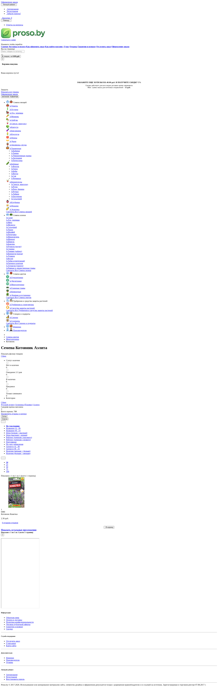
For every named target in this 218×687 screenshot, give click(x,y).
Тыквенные (15, 148)
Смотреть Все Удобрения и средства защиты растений (29, 310)
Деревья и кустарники (20, 295)
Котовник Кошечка (9, 514)
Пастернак (16, 196)
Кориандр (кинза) (14, 254)
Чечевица (16, 178)
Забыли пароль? (13, 14)
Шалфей (10, 232)
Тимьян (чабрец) (14, 251)
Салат (9, 218)
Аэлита (36, 405)
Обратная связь (12, 618)
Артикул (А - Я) (13, 446)
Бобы (14, 171)
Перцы (13, 138)
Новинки (10, 658)
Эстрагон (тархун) (14, 266)
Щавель (10, 242)
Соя (13, 176)
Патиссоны (16, 160)
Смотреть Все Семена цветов (18, 297)
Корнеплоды (16, 182)
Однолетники (16, 277)
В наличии (10, 379)
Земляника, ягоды (18, 145)
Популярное (11, 442)
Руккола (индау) (13, 246)
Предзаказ (10, 386)
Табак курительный (15, 261)
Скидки (9, 629)
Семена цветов (12, 337)
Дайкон (15, 194)
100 (7, 471)
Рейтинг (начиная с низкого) (18, 440)
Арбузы (14, 120)
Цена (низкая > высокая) (16, 433)
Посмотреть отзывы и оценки (14, 414)
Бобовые (14, 164)
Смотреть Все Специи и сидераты (20, 323)
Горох (14, 169)
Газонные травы (17, 288)
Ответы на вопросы (14, 25)
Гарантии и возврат (14, 627)
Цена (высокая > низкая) (16, 435)
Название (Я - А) (13, 431)
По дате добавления (14, 444)
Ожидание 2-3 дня (14, 372)
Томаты (14, 106)
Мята (9, 222)
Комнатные (15, 292)
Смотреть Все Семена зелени (18, 270)
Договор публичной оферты (18, 624)
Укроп (9, 230)
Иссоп (9, 258)
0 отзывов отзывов (10, 523)
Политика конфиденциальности (20, 622)
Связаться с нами (8, 40)
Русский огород (8, 405)
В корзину (109, 527)
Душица (10, 256)
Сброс (3, 356)
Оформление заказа (9, 2)
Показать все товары (10, 92)
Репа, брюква (17, 189)
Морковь (14, 117)
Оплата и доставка (14, 620)
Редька (15, 192)
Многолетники (17, 285)
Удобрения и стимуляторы (22, 305)
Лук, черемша (16, 113)
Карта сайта (11, 646)
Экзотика (14, 209)
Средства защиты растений (22, 308)
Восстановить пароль (15, 679)
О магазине (11, 643)
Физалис (14, 206)
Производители (13, 660)
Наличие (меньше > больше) (18, 451)
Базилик (10, 244)
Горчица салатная (14, 263)
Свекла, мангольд (18, 124)
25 (7, 465)
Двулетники (16, 281)
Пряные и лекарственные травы (20, 268)
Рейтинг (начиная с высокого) (19, 437)
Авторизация (12, 9)
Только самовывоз (14, 393)
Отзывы (9, 662)
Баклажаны (15, 131)
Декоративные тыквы (21, 156)
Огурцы (14, 109)
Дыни (13, 141)
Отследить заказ (13, 641)
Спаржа (10, 249)
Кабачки (15, 151)
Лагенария (16, 158)
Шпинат (10, 239)
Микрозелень (12, 237)
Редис (14, 187)
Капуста (14, 127)
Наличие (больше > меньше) (18, 453)
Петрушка (11, 234)
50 (7, 467)
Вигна (14, 174)
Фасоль (15, 166)
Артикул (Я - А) (13, 449)
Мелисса (10, 225)
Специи (14, 317)
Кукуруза (14, 134)
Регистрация (12, 11)
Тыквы (15, 153)
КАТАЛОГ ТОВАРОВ (10, 97)
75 (7, 469)
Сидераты (15, 321)
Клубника (15, 202)
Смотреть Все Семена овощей (19, 212)
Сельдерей (16, 199)
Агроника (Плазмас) (24, 405)
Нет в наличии (12, 365)
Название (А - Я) (13, 428)
